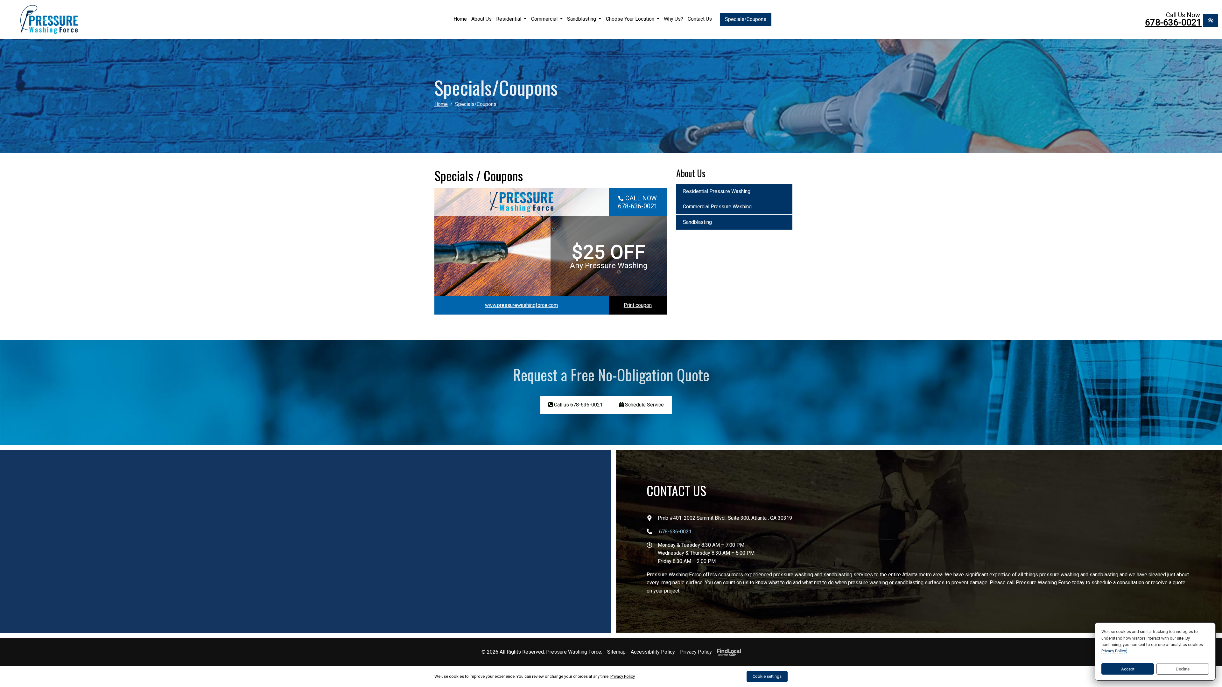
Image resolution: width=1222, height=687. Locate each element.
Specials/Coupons (745, 19)
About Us (481, 19)
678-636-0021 (1173, 22)
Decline (1183, 669)
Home (460, 19)
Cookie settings (767, 676)
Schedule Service (644, 405)
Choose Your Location (631, 19)
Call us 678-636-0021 (578, 405)
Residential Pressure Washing (716, 191)
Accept (1127, 669)
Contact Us (700, 19)
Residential (509, 19)
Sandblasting (582, 19)
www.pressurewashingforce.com (521, 305)
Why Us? (673, 19)
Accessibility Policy (653, 652)
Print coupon (638, 305)
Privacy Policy (696, 652)
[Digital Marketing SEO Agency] (727, 652)
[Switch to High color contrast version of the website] (1210, 20)
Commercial (545, 19)
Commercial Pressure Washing (717, 207)
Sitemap (616, 652)
